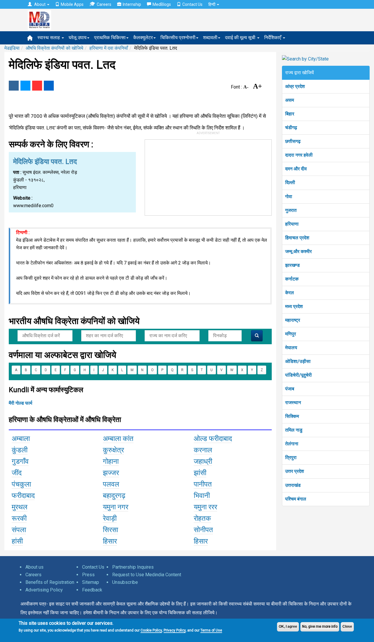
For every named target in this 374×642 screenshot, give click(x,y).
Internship (132, 4)
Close (347, 626)
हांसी (17, 541)
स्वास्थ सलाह (49, 37)
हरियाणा (292, 224)
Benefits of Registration (49, 582)
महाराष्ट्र (292, 320)
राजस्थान (293, 402)
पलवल (111, 484)
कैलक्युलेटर (143, 37)
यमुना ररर (205, 507)
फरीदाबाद (23, 496)
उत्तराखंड (293, 485)
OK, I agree (288, 626)
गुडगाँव (20, 461)
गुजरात (291, 210)
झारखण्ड (292, 265)
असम (289, 100)
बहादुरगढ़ (114, 496)
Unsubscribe (125, 582)
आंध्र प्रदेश (295, 86)
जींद (17, 473)
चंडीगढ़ (291, 127)
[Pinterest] (37, 86)
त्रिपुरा (291, 457)
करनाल (203, 450)
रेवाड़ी (110, 518)
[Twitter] (25, 86)
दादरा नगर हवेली (299, 155)
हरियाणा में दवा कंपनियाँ (108, 48)
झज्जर (111, 473)
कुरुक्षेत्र (113, 450)
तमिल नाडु (293, 430)
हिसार (110, 541)
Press (88, 574)
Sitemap (90, 582)
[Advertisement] (208, 176)
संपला (19, 530)
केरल (289, 292)
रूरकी (19, 518)
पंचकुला (21, 484)
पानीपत (203, 484)
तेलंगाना (291, 444)
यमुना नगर (115, 507)
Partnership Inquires (133, 567)
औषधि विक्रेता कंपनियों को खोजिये (54, 48)
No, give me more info (319, 626)
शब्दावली (210, 37)
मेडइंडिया (12, 48)
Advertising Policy (44, 590)
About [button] (39, 4)
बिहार (289, 114)
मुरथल (19, 507)
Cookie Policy (151, 630)
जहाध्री (203, 461)
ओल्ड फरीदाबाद (213, 439)
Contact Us (192, 4)
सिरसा (110, 530)
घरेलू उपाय (77, 37)
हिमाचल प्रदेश (297, 237)
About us (34, 567)
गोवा (288, 196)
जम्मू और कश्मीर (298, 251)
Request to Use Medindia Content (146, 574)
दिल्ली (290, 182)
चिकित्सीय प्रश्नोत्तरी (177, 37)
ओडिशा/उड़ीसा (298, 361)
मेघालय (291, 347)
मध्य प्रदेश (294, 306)
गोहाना (111, 461)
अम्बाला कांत (118, 439)
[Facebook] (14, 86)
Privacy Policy (175, 630)
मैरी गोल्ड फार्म (20, 403)
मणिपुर (290, 334)
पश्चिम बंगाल (295, 499)
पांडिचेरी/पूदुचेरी (298, 375)
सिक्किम (292, 416)
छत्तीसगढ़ (293, 141)
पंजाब (289, 389)
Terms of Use (211, 630)
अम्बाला (21, 439)
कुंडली (19, 450)
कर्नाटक (292, 279)
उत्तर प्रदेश (294, 471)
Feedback (92, 590)
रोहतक (202, 518)
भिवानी (202, 496)
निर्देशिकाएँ (273, 37)
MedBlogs (162, 4)
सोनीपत (203, 530)
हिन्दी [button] (212, 4)
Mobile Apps (72, 4)
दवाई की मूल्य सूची (241, 37)
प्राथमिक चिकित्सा (110, 37)
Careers (104, 4)
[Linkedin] (49, 86)
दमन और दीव (296, 169)
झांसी (200, 473)
